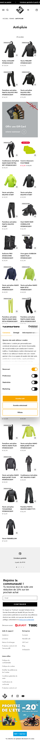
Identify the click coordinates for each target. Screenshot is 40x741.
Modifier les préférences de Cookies (9, 671)
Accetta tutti (20, 398)
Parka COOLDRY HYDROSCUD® (8, 62)
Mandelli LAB (26, 639)
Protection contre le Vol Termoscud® (9, 647)
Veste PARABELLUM (9, 538)
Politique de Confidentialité (26, 620)
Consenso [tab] (6, 333)
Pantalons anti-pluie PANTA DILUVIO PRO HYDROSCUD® (10, 92)
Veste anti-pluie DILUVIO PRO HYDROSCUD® (26, 92)
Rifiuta (20, 412)
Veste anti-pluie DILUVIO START (8, 193)
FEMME (11, 19)
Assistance (5, 635)
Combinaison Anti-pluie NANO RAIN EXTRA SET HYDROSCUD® (10, 163)
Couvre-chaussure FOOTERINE (26, 162)
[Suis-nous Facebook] (12, 696)
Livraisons (5, 639)
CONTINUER (20, 604)
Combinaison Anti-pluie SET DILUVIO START (28, 476)
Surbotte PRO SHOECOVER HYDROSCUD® (7, 256)
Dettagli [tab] (16, 333)
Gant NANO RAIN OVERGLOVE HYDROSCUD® (26, 224)
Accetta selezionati (20, 405)
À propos (25, 635)
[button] (29, 10)
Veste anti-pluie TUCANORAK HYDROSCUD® (8, 509)
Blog (23, 646)
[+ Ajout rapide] (17, 55)
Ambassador (26, 650)
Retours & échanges (8, 642)
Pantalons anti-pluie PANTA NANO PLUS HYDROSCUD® (9, 445)
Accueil (5, 19)
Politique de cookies (8, 666)
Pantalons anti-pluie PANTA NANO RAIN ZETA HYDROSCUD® (9, 319)
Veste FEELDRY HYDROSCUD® (26, 62)
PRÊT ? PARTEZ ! (20, 734)
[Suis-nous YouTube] (23, 696)
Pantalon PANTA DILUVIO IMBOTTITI (27, 508)
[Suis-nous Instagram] (17, 696)
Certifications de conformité (7, 683)
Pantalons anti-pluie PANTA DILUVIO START (9, 224)
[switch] (34, 375)
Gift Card (25, 642)
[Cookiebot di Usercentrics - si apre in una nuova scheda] (28, 326)
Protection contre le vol (9, 688)
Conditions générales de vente (9, 677)
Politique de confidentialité (6, 661)
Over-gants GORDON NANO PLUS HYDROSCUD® (28, 256)
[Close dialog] (37, 702)
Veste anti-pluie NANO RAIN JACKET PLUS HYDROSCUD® (28, 445)
